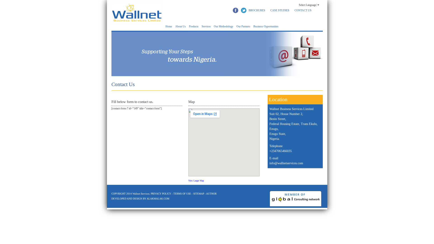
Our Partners (243, 26)
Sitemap (198, 193)
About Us (180, 26)
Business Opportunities (265, 26)
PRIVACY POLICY (161, 193)
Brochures (257, 10)
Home (168, 26)
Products (193, 26)
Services (206, 26)
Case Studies (279, 10)
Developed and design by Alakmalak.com (140, 198)
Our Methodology (223, 26)
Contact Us (303, 10)
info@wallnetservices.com (286, 163)
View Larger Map (196, 180)
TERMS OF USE (182, 193)
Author (211, 193)
